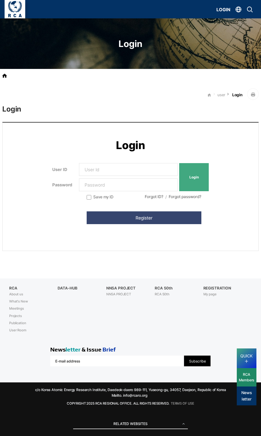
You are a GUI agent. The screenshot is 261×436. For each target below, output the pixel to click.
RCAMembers (246, 377)
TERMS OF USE (182, 403)
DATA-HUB (67, 288)
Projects (15, 316)
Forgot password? (185, 196)
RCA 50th (162, 294)
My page (210, 294)
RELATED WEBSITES (130, 423)
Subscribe (197, 361)
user (221, 94)
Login (237, 94)
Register (144, 218)
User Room (17, 330)
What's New (18, 301)
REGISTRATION (217, 288)
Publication (17, 323)
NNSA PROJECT (118, 294)
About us (16, 294)
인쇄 (253, 94)
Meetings (16, 308)
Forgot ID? (154, 196)
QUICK (246, 356)
